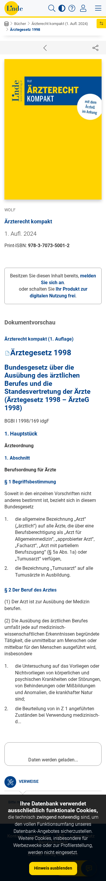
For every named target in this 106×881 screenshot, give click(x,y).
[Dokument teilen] (95, 47)
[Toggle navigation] (83, 8)
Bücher (20, 23)
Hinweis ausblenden (53, 868)
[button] (52, 8)
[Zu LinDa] (13, 8)
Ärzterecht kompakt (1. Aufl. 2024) (60, 23)
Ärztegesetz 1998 (25, 29)
